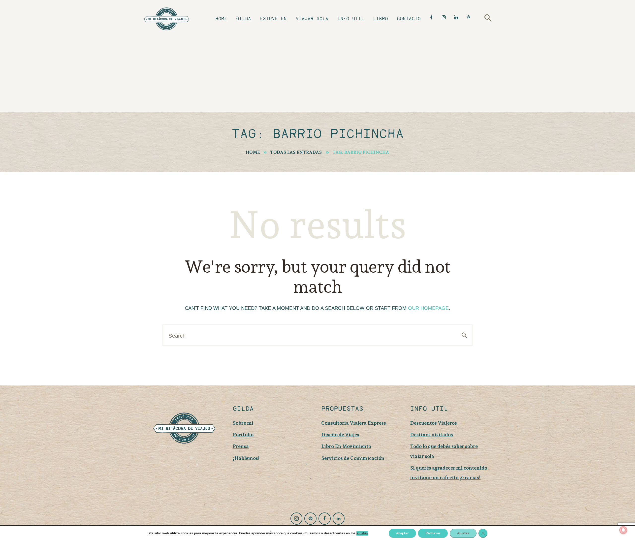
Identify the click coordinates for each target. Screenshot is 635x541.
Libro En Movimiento (346, 446)
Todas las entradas (296, 152)
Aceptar (402, 533)
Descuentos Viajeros (433, 423)
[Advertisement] (321, 71)
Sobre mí (243, 423)
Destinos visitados (431, 435)
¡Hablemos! (246, 458)
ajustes (362, 533)
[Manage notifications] (623, 530)
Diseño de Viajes (340, 435)
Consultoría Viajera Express (353, 423)
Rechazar (432, 533)
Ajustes (463, 533)
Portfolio (243, 435)
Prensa (241, 446)
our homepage (428, 308)
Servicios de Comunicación (352, 458)
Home (253, 152)
